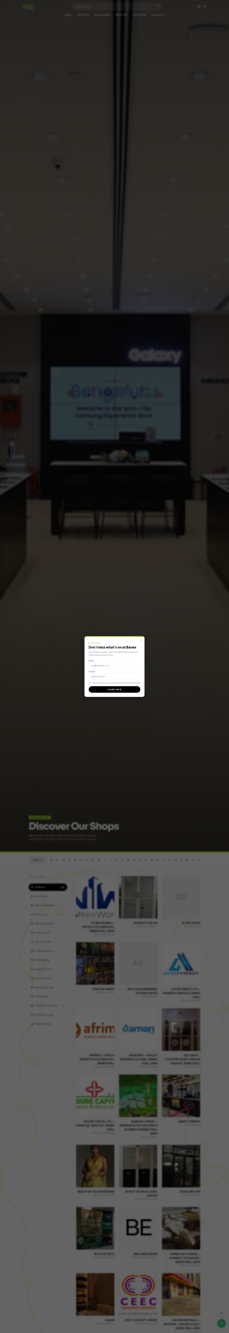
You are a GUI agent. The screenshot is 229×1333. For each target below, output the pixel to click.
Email (91, 661)
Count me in (114, 689)
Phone (92, 672)
